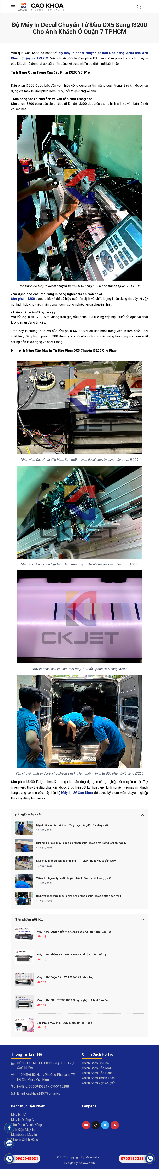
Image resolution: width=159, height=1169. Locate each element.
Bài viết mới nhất (28, 815)
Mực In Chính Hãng (24, 1140)
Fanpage (87, 1114)
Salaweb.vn (87, 1163)
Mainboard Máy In (24, 1135)
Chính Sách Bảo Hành (97, 1073)
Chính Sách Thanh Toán (98, 1078)
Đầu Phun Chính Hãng (26, 1125)
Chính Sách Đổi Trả (95, 1063)
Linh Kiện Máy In (23, 1130)
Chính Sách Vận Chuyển (98, 1083)
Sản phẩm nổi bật (29, 919)
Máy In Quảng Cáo (24, 1120)
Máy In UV (18, 1115)
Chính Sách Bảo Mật (96, 1068)
